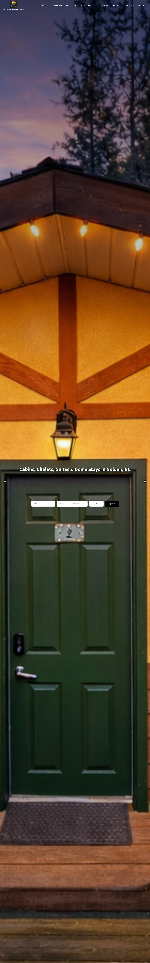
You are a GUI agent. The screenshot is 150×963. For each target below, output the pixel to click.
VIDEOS (96, 5)
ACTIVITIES (85, 5)
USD (144, 5)
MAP (75, 5)
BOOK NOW (130, 5)
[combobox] (43, 504)
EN (139, 5)
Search (113, 504)
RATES (68, 5)
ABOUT (44, 5)
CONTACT (105, 5)
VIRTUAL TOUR (117, 5)
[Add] (101, 503)
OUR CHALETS (56, 5)
